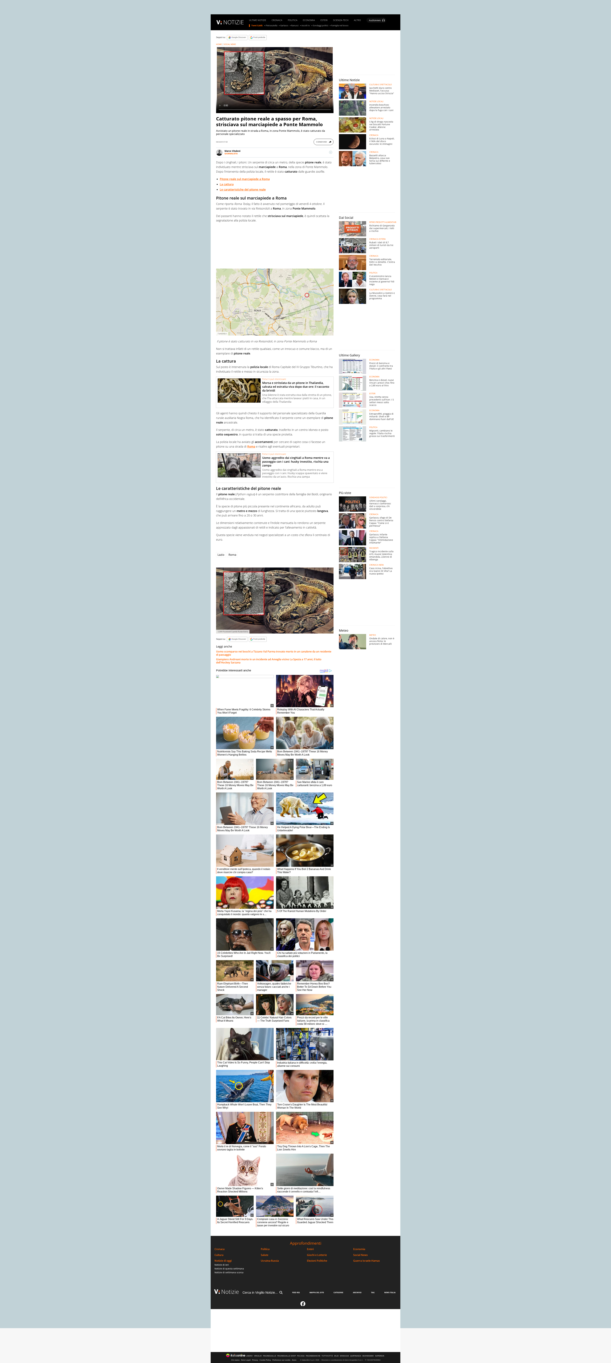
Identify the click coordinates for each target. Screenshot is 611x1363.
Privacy (255, 1360)
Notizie (230, 1291)
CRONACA (277, 20)
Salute (264, 1255)
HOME (219, 44)
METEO (372, 635)
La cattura (227, 184)
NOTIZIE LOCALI (376, 101)
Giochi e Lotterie (317, 1255)
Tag (373, 1292)
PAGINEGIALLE (269, 1356)
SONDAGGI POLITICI (378, 497)
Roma (251, 446)
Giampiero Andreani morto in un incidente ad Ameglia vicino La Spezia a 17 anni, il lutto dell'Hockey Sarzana (268, 661)
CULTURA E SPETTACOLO (380, 85)
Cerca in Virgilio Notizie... (260, 1292)
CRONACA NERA (376, 565)
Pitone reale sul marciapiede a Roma (245, 179)
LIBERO (249, 1356)
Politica (265, 1249)
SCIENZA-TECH (340, 20)
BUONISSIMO (368, 1356)
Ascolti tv (305, 25)
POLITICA (292, 20)
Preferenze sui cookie (281, 1360)
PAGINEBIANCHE (313, 1356)
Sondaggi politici (320, 25)
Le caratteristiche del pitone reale (243, 189)
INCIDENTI (374, 548)
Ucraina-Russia (270, 1260)
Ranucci (294, 25)
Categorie (338, 1292)
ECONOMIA (309, 20)
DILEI (336, 1356)
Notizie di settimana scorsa (228, 1272)
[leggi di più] (331, 152)
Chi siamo (235, 1360)
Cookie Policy (265, 1360)
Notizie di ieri (221, 1264)
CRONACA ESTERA (377, 239)
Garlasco (284, 25)
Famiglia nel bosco (339, 25)
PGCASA (301, 1356)
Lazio (221, 555)
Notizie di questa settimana (229, 1268)
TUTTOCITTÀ (327, 1356)
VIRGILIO (258, 1356)
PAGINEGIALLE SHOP (286, 1356)
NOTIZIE (233, 22)
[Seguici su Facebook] (303, 1305)
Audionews (375, 20)
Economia (359, 1249)
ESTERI (324, 20)
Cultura (218, 1255)
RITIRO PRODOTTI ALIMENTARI (382, 222)
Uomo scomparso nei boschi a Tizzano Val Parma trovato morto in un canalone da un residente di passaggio (273, 653)
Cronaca (219, 1249)
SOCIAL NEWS (230, 44)
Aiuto (294, 1360)
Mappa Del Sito (316, 1292)
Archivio (357, 1292)
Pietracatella (271, 25)
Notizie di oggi (223, 1260)
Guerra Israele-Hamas (366, 1260)
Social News (360, 1255)
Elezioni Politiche (317, 1260)
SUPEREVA (379, 1356)
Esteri (310, 1249)
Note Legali (246, 1360)
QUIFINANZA (355, 1356)
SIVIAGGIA (344, 1356)
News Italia (390, 1292)
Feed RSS (296, 1292)
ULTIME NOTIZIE (257, 20)
